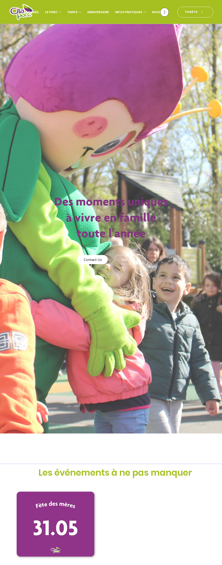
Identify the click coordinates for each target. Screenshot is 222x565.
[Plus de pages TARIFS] (80, 12)
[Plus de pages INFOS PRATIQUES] (145, 12)
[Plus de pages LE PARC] (60, 12)
